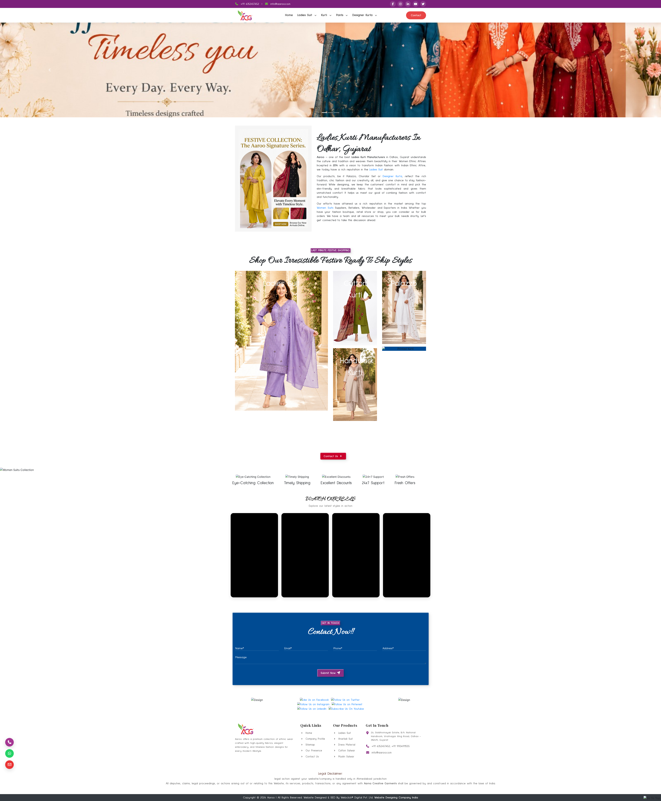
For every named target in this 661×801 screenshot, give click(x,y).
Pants (340, 15)
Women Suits (325, 207)
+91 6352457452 (249, 4)
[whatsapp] (9, 753)
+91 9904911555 (401, 746)
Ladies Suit (305, 15)
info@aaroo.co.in (279, 4)
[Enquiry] (9, 764)
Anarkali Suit (345, 739)
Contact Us (311, 756)
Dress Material (346, 744)
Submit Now (329, 673)
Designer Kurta (363, 15)
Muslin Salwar (345, 756)
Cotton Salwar (346, 750)
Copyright (249, 797)
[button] (49, 70)
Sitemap (309, 744)
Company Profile (314, 739)
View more (281, 341)
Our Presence (313, 750)
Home (289, 15)
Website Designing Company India (396, 797)
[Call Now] (9, 742)
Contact (416, 15)
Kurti (324, 15)
